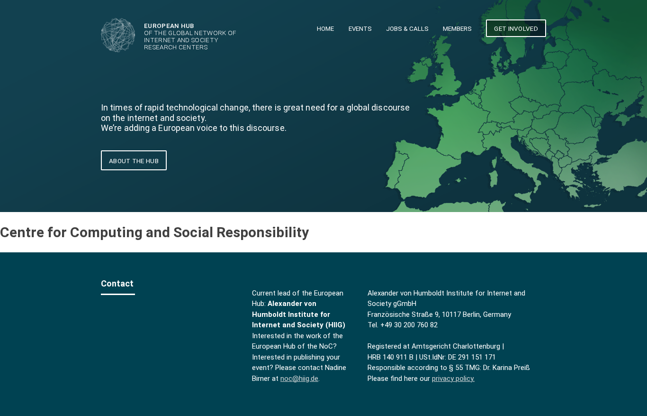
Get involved (516, 28)
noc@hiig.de (299, 378)
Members (457, 28)
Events (360, 28)
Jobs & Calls (407, 28)
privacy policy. (453, 378)
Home (325, 28)
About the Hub (134, 161)
